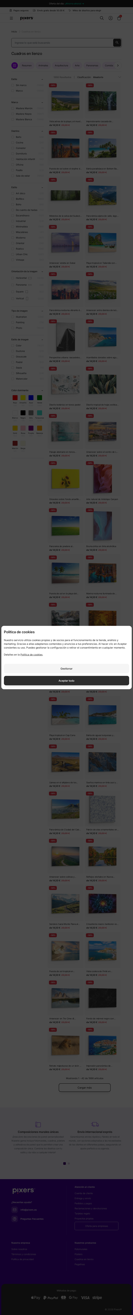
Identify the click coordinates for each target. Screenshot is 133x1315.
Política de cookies (31, 654)
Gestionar (66, 668)
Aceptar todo (66, 680)
